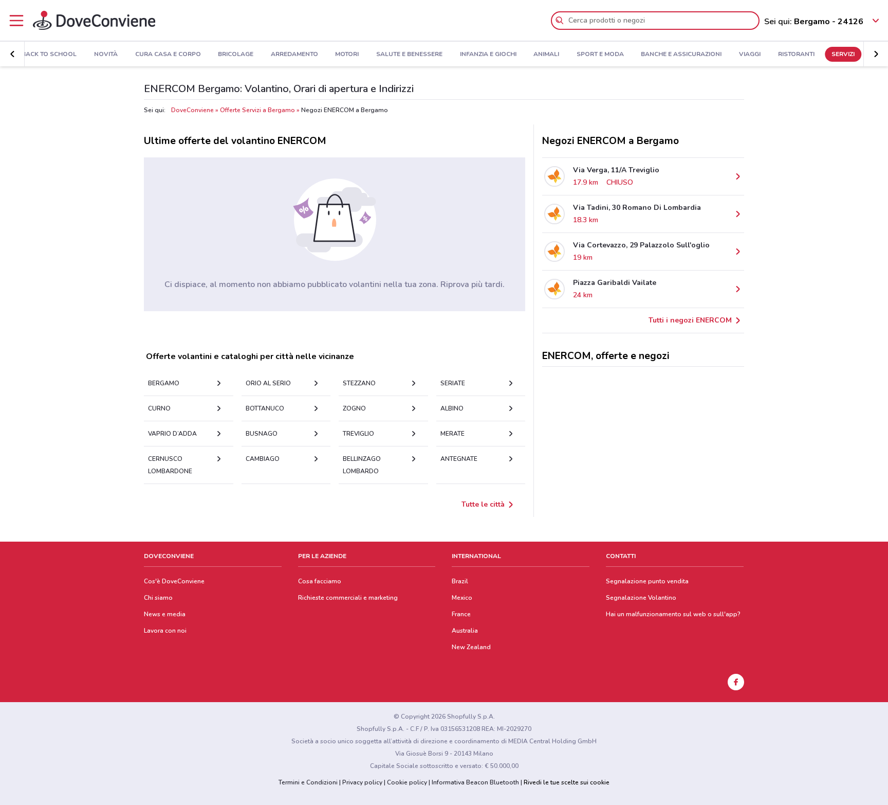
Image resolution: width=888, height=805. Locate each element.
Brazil (460, 581)
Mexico (462, 598)
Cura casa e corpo (168, 54)
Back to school (49, 54)
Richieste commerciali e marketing (348, 598)
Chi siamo (158, 598)
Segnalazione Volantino (641, 598)
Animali (546, 54)
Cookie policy (407, 782)
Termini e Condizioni (308, 782)
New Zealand (471, 647)
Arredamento (294, 54)
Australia (465, 631)
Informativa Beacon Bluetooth (475, 782)
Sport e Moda (600, 54)
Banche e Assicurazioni (681, 54)
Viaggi (750, 54)
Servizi (843, 54)
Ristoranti (796, 54)
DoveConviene (192, 110)
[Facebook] (736, 682)
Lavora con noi (165, 631)
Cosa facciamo (319, 581)
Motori (347, 54)
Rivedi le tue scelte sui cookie (566, 782)
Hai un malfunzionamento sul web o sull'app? (673, 614)
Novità (106, 54)
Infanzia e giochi (488, 54)
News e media (165, 614)
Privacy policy (362, 782)
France (461, 614)
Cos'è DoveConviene (174, 581)
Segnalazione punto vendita (647, 581)
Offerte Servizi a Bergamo (257, 110)
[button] (12, 54)
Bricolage (235, 54)
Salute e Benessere (409, 54)
